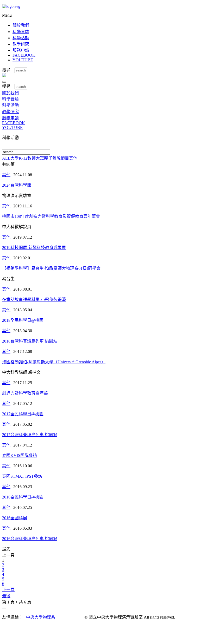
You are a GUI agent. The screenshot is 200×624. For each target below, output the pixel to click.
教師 (31, 158)
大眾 (40, 158)
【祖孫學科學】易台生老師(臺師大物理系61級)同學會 (51, 268)
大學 (14, 158)
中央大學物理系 (40, 617)
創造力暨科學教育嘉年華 (25, 393)
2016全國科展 (14, 518)
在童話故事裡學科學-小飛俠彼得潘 (34, 299)
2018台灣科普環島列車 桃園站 (29, 341)
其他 (73, 158)
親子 (48, 158)
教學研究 (20, 44)
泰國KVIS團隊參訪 (19, 455)
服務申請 (20, 50)
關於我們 (20, 25)
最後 (6, 596)
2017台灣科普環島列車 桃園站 (29, 434)
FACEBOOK (23, 55)
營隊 (56, 158)
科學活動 (20, 38)
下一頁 (8, 589)
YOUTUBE (22, 60)
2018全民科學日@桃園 (22, 320)
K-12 (23, 158)
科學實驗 (20, 31)
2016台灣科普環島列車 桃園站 (29, 538)
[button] (4, 82)
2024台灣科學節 (16, 185)
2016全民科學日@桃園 (22, 497)
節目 (65, 158)
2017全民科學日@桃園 (22, 414)
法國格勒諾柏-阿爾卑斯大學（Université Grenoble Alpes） (53, 362)
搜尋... (8, 70)
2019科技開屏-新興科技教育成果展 (34, 247)
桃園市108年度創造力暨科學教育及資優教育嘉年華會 (51, 216)
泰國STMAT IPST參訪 (22, 476)
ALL (6, 158)
